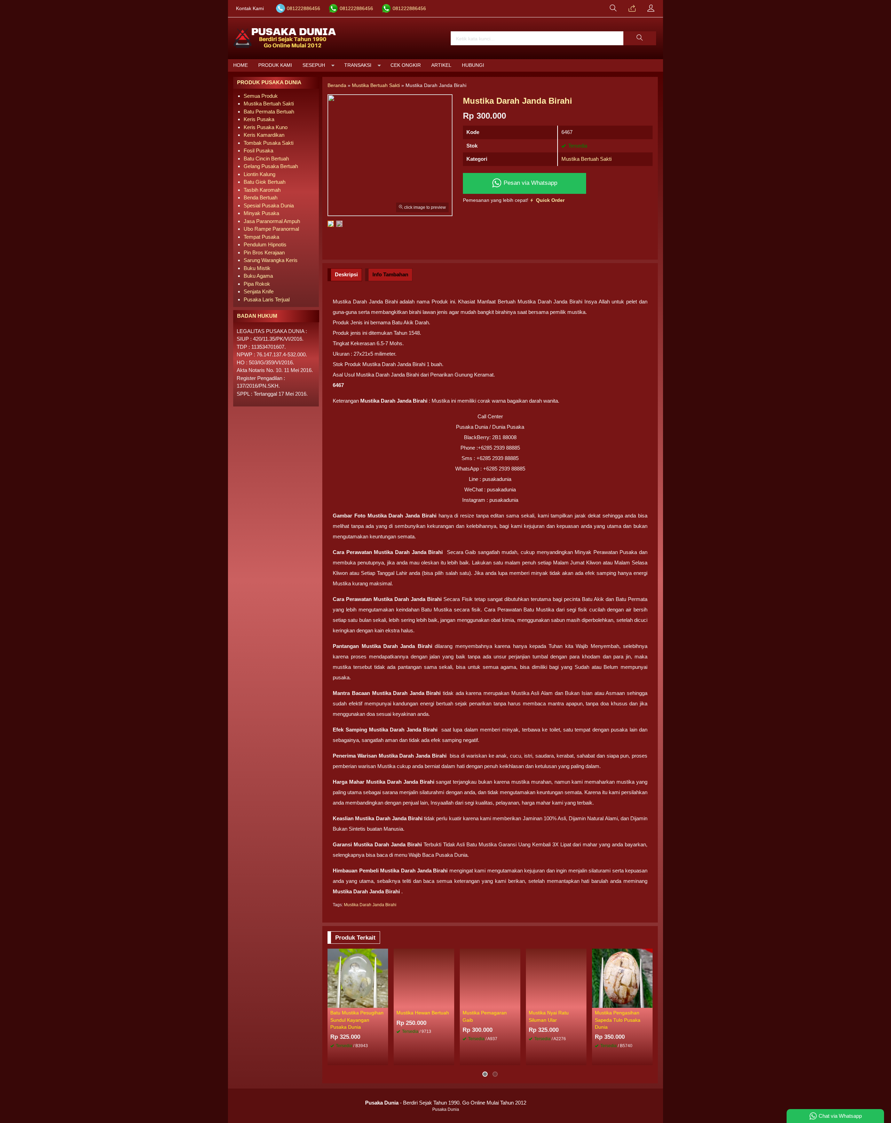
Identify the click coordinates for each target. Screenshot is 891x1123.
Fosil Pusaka (258, 150)
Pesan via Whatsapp (529, 183)
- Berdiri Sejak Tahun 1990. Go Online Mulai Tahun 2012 (445, 1103)
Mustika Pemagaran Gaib (485, 1016)
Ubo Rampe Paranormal (271, 229)
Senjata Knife (259, 291)
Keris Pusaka (259, 119)
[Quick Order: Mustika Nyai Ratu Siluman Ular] (582, 1002)
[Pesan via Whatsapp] (632, 9)
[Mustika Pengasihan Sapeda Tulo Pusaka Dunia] (622, 978)
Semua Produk (261, 96)
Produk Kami (275, 65)
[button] (639, 38)
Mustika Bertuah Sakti (586, 159)
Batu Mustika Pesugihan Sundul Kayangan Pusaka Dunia (357, 1020)
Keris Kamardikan (264, 135)
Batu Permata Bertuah (269, 111)
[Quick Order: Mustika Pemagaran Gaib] (516, 1002)
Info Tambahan (390, 274)
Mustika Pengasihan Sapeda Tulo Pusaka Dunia (617, 1020)
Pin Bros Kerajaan (264, 252)
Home (240, 65)
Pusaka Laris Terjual (267, 299)
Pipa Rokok (257, 284)
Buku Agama (258, 276)
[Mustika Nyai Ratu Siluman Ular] (556, 978)
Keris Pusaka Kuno (265, 127)
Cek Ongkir (406, 65)
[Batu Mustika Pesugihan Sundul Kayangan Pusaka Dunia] (358, 978)
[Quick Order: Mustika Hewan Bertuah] (450, 1002)
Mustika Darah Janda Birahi (370, 904)
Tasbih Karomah (262, 190)
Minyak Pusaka (261, 213)
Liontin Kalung (259, 174)
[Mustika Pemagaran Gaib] (490, 978)
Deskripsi (346, 274)
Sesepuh (313, 65)
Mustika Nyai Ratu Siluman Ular (549, 1016)
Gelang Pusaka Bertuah (271, 166)
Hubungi (473, 65)
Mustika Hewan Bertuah (422, 1012)
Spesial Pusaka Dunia (269, 205)
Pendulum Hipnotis (265, 244)
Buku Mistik (257, 268)
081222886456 (303, 8)
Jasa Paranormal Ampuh (272, 221)
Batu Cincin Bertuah (266, 158)
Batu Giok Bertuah (264, 182)
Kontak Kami (250, 8)
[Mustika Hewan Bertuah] (424, 978)
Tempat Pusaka (261, 237)
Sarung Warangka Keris (271, 260)
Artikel (441, 65)
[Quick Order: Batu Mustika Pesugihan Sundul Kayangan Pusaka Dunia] (383, 1002)
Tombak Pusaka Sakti (268, 143)
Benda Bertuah (260, 197)
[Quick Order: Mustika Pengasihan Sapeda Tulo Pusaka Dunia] (648, 1002)
